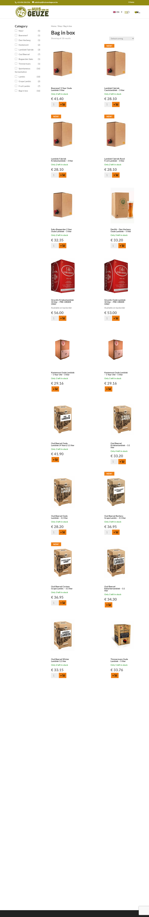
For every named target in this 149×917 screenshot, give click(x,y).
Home (53, 26)
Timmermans (25, 63)
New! (21, 30)
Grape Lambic (25, 81)
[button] (118, 12)
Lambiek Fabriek (26, 49)
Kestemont (24, 45)
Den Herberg (24, 40)
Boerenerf (23, 35)
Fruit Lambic (24, 86)
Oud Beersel (24, 54)
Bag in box (23, 90)
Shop (60, 26)
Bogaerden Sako (26, 59)
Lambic (22, 76)
